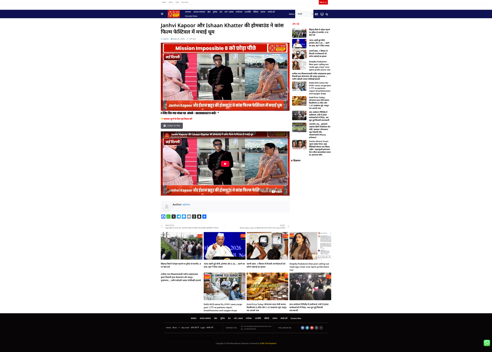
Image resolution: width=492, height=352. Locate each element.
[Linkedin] (307, 328)
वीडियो (255, 11)
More (174, 327)
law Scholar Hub (202, 338)
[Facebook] (302, 328)
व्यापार (262, 11)
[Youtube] (312, 328)
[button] (327, 14)
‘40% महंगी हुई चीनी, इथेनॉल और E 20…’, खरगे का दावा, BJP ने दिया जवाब (319, 43)
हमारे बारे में (195, 327)
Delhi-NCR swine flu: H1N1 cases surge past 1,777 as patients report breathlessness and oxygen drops (320, 88)
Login (203, 327)
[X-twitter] (321, 328)
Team (177, 2)
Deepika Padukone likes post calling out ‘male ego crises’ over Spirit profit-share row (319, 65)
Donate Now (191, 16)
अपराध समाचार (199, 11)
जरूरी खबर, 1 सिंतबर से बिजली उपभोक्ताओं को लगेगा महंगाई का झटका (318, 53)
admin (186, 204)
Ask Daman (188, 338)
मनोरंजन (239, 11)
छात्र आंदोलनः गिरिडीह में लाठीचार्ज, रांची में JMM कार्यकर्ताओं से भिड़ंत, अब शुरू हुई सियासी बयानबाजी (319, 116)
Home (164, 2)
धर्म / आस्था (228, 11)
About (171, 2)
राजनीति (248, 11)
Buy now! (185, 2)
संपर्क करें (271, 11)
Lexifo (178, 338)
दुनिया (215, 11)
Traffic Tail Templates (268, 343)
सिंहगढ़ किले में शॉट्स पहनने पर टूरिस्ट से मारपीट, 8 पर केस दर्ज (319, 32)
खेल (209, 11)
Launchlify (169, 338)
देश (221, 11)
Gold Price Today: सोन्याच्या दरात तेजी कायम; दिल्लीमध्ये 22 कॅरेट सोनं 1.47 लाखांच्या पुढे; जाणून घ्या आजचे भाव (319, 102)
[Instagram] (316, 328)
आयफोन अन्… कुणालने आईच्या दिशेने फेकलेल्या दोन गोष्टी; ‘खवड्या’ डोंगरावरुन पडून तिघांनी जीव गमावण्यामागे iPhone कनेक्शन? (319, 131)
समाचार (188, 11)
